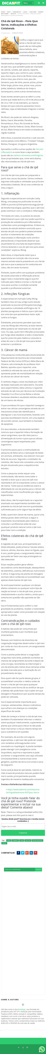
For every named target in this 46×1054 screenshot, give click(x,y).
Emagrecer (17, 12)
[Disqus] (23, 900)
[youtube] (23, 1047)
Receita (13, 13)
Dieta (8, 12)
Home (3, 12)
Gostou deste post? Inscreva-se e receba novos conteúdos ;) (23, 820)
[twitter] (18, 1047)
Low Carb (32, 12)
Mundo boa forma (37, 840)
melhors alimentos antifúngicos (28, 155)
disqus (38, 869)
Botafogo (21, 1009)
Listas (25, 12)
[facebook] (27, 1047)
